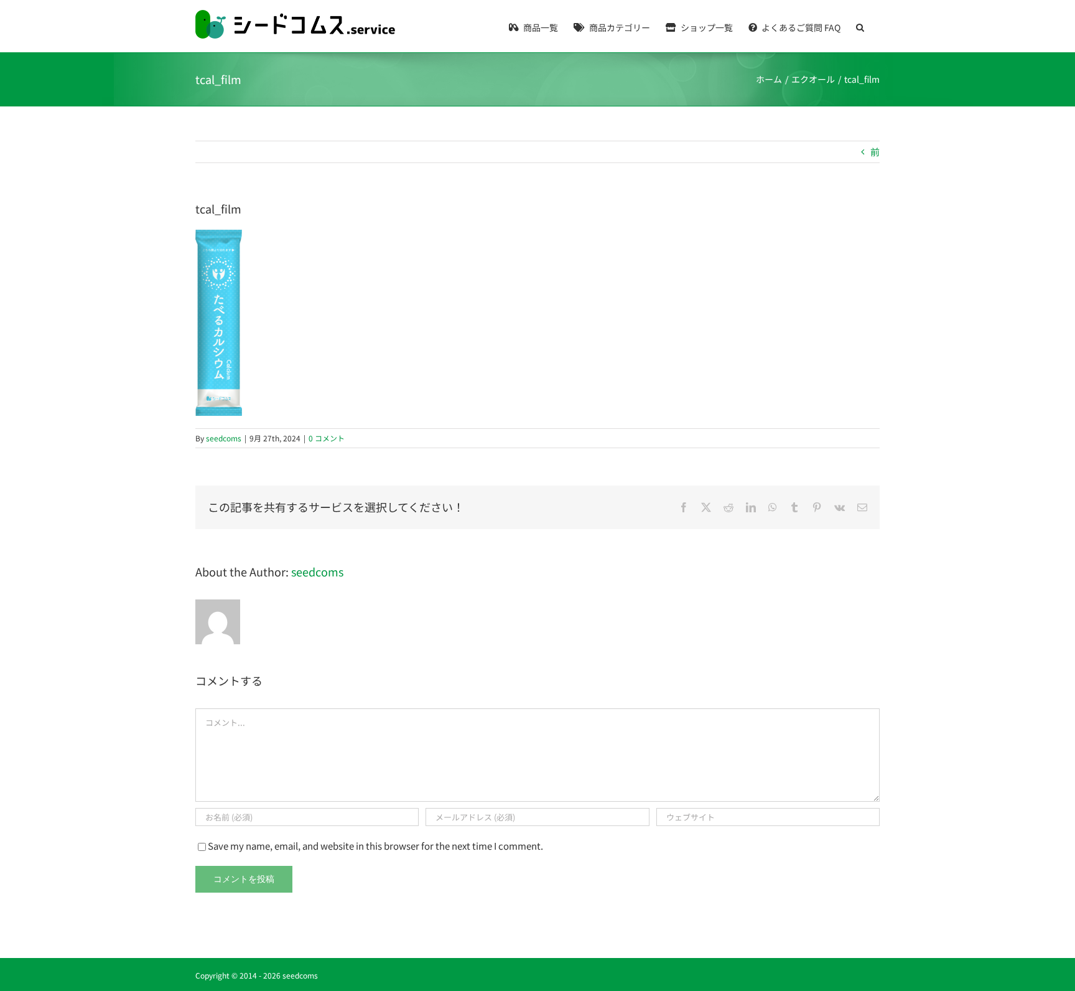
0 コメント (327, 438)
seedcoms (223, 438)
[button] (860, 26)
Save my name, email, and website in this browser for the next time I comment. (375, 845)
